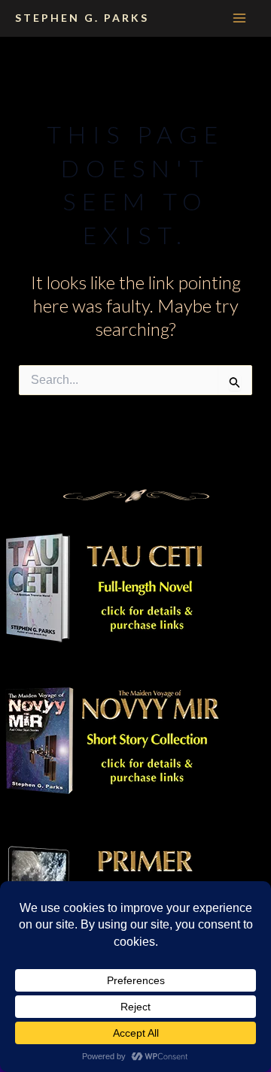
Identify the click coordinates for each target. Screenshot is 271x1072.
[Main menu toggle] (239, 18)
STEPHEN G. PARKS (82, 17)
